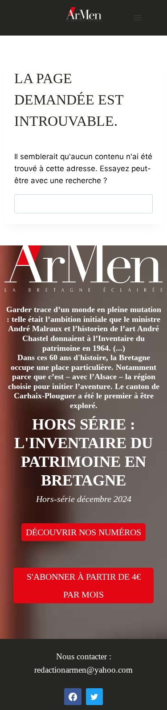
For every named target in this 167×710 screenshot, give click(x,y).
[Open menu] (137, 17)
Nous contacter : (83, 656)
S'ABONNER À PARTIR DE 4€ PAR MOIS (84, 585)
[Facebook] (72, 696)
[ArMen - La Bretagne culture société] (84, 14)
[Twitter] (94, 696)
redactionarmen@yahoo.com (83, 669)
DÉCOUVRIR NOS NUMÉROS (83, 532)
